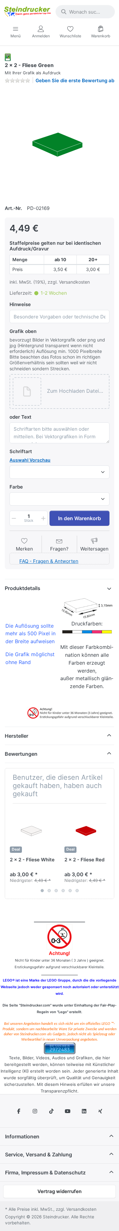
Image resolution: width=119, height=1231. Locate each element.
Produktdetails (22, 588)
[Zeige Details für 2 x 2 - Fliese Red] (86, 830)
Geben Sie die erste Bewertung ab (75, 80)
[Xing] (101, 1111)
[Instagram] (35, 1111)
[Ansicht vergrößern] (59, 143)
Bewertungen (21, 754)
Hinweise (20, 304)
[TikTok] (51, 1111)
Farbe (16, 487)
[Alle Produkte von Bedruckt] (8, 57)
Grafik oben (23, 331)
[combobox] (85, 11)
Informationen (22, 1136)
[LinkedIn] (84, 1111)
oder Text (20, 417)
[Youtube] (68, 1111)
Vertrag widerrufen (59, 1191)
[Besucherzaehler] (60, 1048)
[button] (76, 391)
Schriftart (21, 451)
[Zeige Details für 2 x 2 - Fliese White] (32, 830)
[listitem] (59, 143)
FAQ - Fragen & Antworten (48, 561)
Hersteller (16, 736)
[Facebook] (19, 1111)
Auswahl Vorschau (30, 460)
